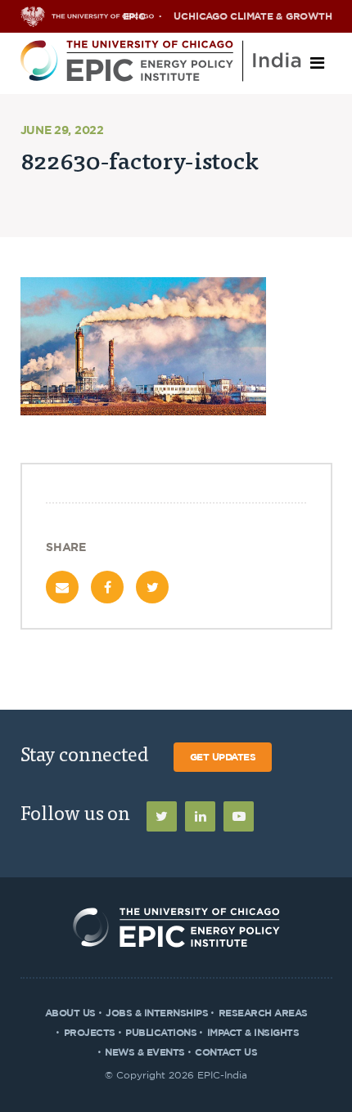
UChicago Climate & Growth (253, 16)
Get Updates (223, 757)
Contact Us (226, 1052)
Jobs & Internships (157, 1013)
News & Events (145, 1052)
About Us (70, 1013)
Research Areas (263, 1013)
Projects (89, 1033)
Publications (160, 1033)
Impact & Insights (253, 1033)
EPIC (134, 16)
